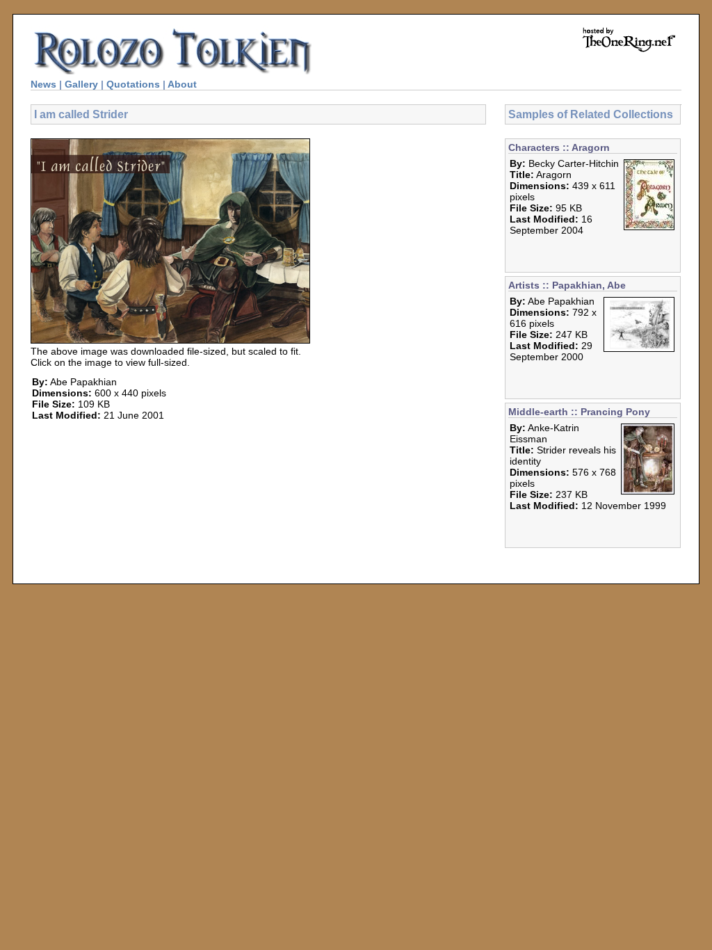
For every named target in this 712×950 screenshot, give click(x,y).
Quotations (133, 84)
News (43, 84)
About (182, 84)
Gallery (81, 84)
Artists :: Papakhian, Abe (567, 285)
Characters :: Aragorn (559, 147)
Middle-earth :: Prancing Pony (579, 411)
